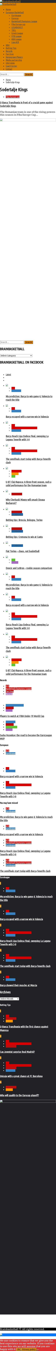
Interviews (10, 63)
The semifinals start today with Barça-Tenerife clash (25, 871)
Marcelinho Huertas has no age (15, 699)
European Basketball (15, 12)
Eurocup (15, 18)
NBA (7, 45)
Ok (18, 1349)
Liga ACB (15, 42)
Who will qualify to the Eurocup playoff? (19, 1095)
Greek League (17, 33)
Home (8, 9)
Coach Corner (11, 66)
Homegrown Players (14, 57)
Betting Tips (11, 48)
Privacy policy (29, 1349)
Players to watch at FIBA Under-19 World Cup (22, 716)
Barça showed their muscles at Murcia (18, 985)
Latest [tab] (8, 374)
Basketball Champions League (24, 21)
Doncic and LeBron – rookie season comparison (29, 568)
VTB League (16, 36)
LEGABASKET (17, 27)
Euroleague (16, 15)
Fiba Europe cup (18, 24)
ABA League (16, 39)
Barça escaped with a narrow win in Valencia (27, 416)
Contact (9, 69)
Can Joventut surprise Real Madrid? (17, 1051)
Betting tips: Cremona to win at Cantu (24, 536)
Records (9, 51)
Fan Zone (10, 54)
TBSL (13, 30)
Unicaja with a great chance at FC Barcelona (21, 1076)
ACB (13, 388)
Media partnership (14, 60)
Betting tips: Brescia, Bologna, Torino (24, 520)
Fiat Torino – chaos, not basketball (22, 551)
